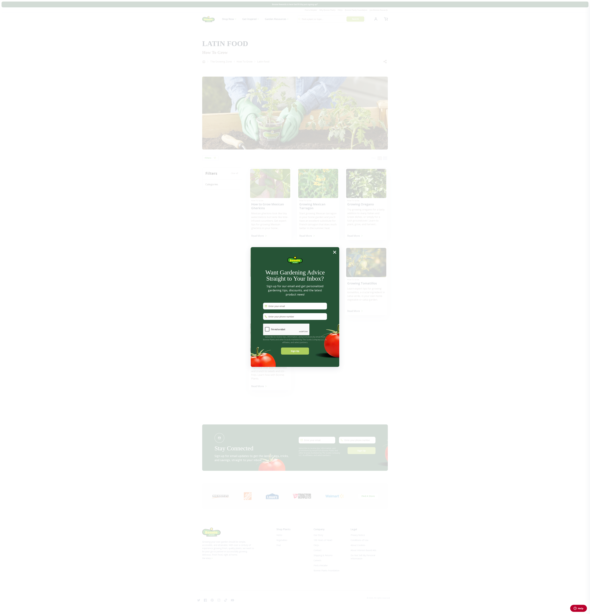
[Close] (334, 252)
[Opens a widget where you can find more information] (578, 608)
